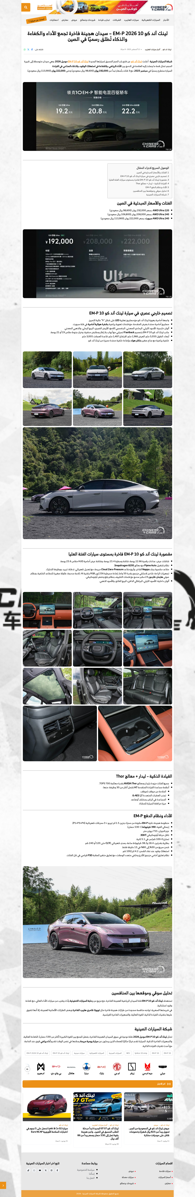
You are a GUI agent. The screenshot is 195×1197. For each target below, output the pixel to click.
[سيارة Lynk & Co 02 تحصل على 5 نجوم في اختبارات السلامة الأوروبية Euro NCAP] (47, 1106)
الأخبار (166, 19)
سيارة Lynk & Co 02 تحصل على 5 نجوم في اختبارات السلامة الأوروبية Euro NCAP (47, 1130)
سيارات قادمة (165, 1171)
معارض (65, 19)
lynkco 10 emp (141, 1053)
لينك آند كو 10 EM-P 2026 (37, 1053)
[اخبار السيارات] (159, 7)
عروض (74, 19)
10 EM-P (167, 1053)
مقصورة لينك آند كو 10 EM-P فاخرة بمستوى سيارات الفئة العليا (138, 179)
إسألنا (91, 1174)
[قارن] (3, 1185)
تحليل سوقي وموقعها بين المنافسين (150, 191)
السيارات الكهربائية (151, 19)
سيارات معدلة (128, 1177)
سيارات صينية (79, 1053)
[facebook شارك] (32, 49)
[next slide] (27, 1069)
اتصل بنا (90, 1178)
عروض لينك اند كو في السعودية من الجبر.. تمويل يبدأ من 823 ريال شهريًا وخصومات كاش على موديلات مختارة (149, 1131)
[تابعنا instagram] (51, 1170)
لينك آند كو (136, 61)
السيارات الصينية (115, 1053)
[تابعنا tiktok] (28, 1170)
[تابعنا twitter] (46, 1170)
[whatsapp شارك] (25, 49)
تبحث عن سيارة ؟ (36, 19)
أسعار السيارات (164, 1177)
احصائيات (54, 19)
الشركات (117, 19)
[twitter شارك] (28, 49)
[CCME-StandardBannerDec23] (92, 7)
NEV (128, 1053)
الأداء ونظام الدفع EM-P (156, 187)
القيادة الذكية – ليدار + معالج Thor (151, 183)
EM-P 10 (155, 1053)
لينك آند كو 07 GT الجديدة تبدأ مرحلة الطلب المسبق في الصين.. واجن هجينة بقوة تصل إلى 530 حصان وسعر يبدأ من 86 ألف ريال (98, 1133)
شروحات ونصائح (87, 19)
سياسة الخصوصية (85, 1170)
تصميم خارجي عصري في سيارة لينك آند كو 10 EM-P (143, 176)
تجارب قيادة (104, 19)
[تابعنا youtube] (40, 1170)
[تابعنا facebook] (57, 1170)
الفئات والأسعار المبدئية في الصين (151, 172)
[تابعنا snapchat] (34, 1170)
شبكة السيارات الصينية (156, 194)
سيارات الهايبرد (131, 19)
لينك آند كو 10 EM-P (78, 61)
